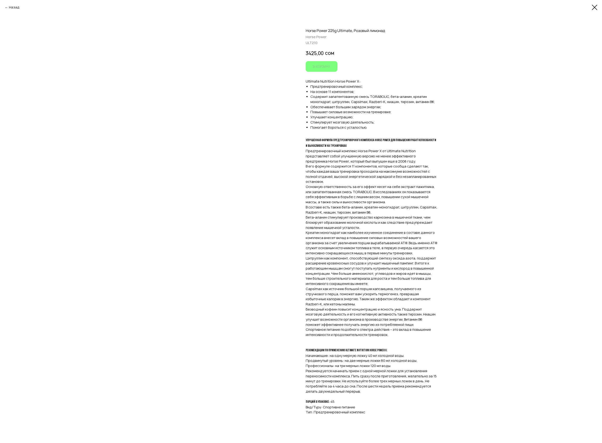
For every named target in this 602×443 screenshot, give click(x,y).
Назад (14, 7)
